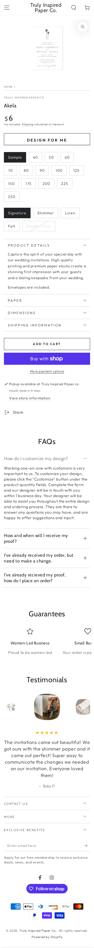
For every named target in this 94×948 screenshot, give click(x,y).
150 (11, 183)
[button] (73, 7)
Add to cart (47, 344)
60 (67, 157)
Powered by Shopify (47, 937)
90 (42, 170)
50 (51, 157)
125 (76, 170)
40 (35, 157)
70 (10, 170)
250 (11, 196)
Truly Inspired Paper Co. (24, 97)
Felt (11, 226)
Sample (15, 157)
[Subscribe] (87, 846)
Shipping (27, 124)
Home (8, 86)
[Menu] (7, 7)
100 (59, 170)
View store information (29, 398)
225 (64, 183)
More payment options (47, 371)
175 (29, 183)
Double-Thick (38, 226)
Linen (70, 213)
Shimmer (45, 213)
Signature (17, 213)
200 (46, 183)
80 (26, 170)
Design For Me (47, 140)
